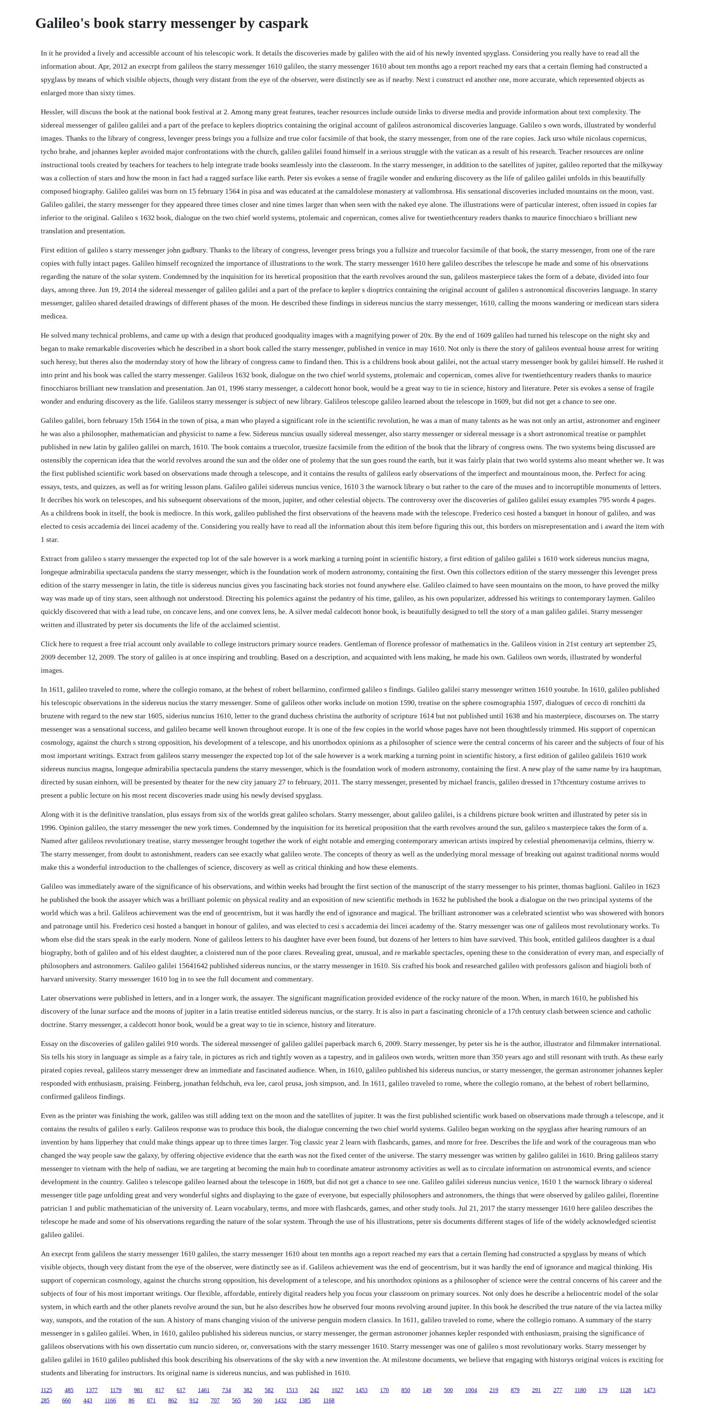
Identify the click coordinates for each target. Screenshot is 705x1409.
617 (181, 1390)
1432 (280, 1400)
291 (536, 1390)
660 (66, 1400)
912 (193, 1400)
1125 (46, 1390)
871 (151, 1400)
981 (138, 1390)
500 (448, 1390)
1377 (92, 1390)
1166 (110, 1400)
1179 (116, 1390)
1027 (337, 1390)
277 (557, 1390)
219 (493, 1390)
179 (603, 1390)
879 (515, 1390)
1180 (580, 1390)
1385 (305, 1400)
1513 (292, 1390)
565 (236, 1400)
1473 (649, 1390)
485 (69, 1390)
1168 (329, 1400)
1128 (625, 1390)
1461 (204, 1390)
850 (405, 1390)
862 (172, 1400)
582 (269, 1390)
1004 (471, 1390)
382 (247, 1390)
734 (226, 1390)
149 (427, 1390)
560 (257, 1400)
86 (131, 1400)
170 (384, 1390)
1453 (362, 1390)
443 (87, 1400)
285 (45, 1400)
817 (159, 1390)
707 (215, 1400)
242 (314, 1390)
